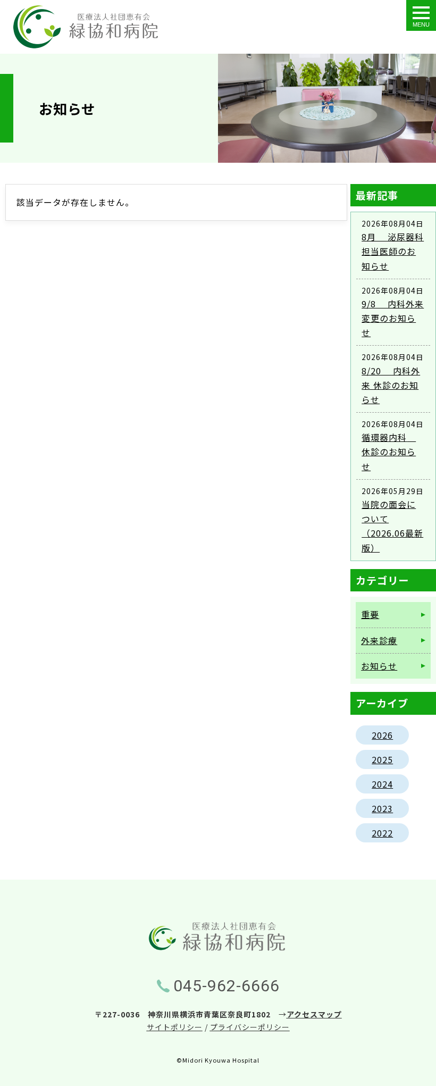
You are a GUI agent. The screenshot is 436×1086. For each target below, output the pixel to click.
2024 (382, 784)
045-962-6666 (226, 985)
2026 (382, 735)
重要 (370, 614)
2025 (382, 759)
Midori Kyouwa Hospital (220, 1060)
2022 (382, 832)
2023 (382, 808)
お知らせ (379, 665)
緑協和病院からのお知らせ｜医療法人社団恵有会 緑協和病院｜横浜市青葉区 (85, 26)
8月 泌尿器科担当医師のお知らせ (393, 251)
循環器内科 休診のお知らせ (389, 451)
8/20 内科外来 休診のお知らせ (391, 385)
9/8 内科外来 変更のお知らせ (393, 318)
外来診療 (379, 640)
